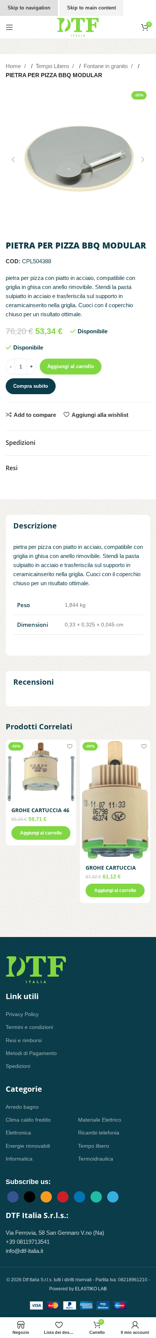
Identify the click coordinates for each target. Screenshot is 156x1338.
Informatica (19, 1159)
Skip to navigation (29, 8)
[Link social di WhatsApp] (96, 1197)
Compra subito (30, 386)
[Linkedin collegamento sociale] (79, 1197)
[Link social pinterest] (63, 1197)
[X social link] (29, 1197)
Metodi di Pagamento (31, 1053)
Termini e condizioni (29, 1027)
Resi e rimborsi (24, 1040)
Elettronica (18, 1133)
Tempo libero (93, 1146)
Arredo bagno (22, 1107)
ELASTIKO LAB (91, 1288)
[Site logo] (78, 26)
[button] (13, 159)
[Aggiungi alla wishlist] (69, 746)
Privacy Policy (22, 1014)
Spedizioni (18, 1066)
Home (14, 66)
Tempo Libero (53, 66)
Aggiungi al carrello (70, 366)
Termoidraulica (95, 1159)
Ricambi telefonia (98, 1133)
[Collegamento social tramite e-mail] (46, 1197)
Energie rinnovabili (28, 1146)
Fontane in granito (106, 66)
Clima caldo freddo (28, 1120)
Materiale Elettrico (99, 1120)
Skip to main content (91, 8)
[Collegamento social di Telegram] (113, 1197)
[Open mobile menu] (9, 27)
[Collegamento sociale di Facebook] (13, 1197)
